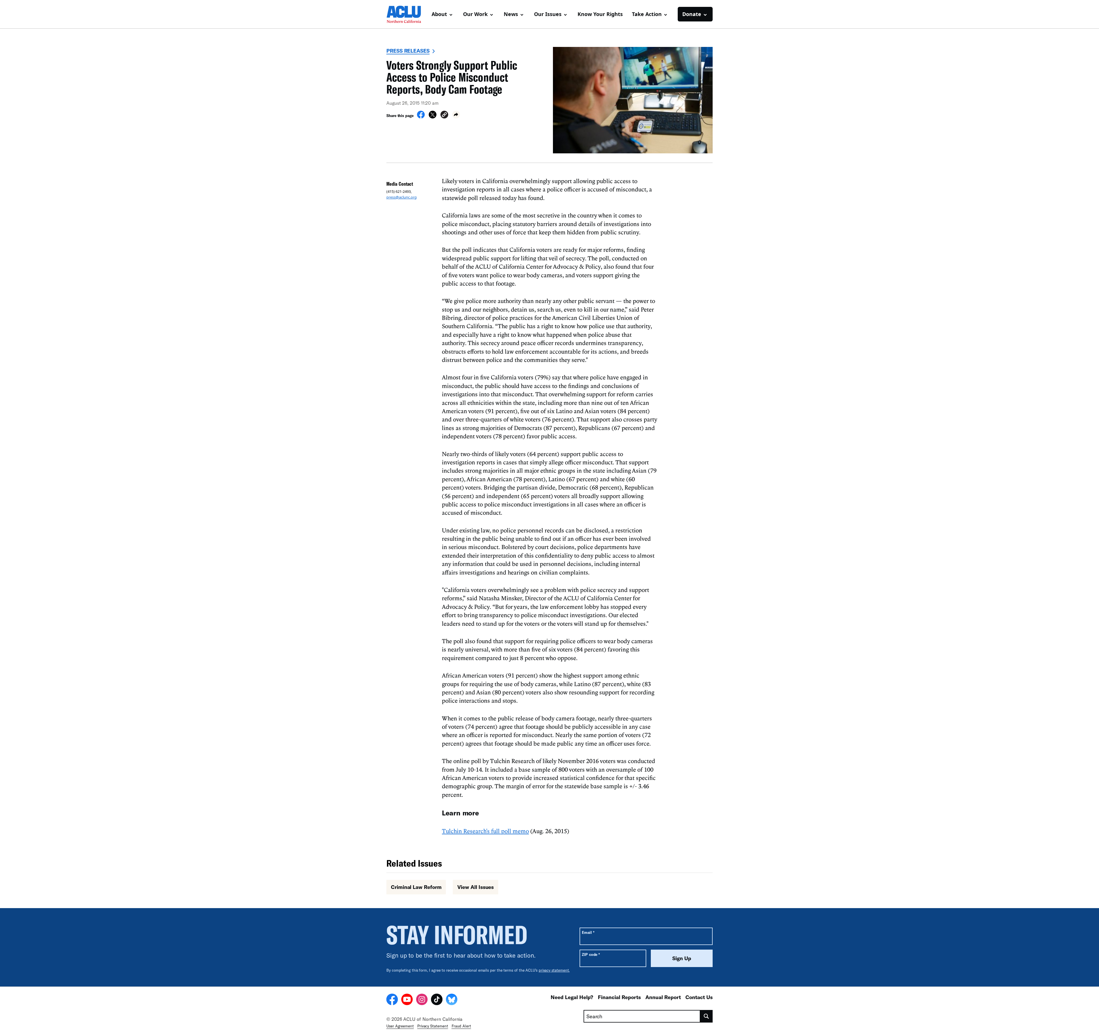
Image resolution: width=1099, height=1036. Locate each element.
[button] (444, 115)
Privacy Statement (432, 1026)
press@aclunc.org (401, 197)
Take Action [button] (647, 14)
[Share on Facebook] (421, 117)
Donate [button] (691, 14)
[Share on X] (432, 117)
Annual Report (663, 997)
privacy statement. (554, 970)
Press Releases (408, 50)
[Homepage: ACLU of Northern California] (406, 14)
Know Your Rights (600, 14)
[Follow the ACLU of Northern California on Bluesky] (451, 1000)
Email (588, 932)
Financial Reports (619, 997)
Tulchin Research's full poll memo (485, 831)
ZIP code (591, 954)
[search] (706, 1016)
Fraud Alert (461, 1026)
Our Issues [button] (548, 14)
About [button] (439, 14)
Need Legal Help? (572, 997)
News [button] (511, 14)
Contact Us (699, 997)
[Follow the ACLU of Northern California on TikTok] (436, 1000)
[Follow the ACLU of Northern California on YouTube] (407, 1000)
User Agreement (400, 1026)
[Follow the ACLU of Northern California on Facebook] (392, 1000)
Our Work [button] (475, 14)
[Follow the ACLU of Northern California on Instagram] (422, 1000)
